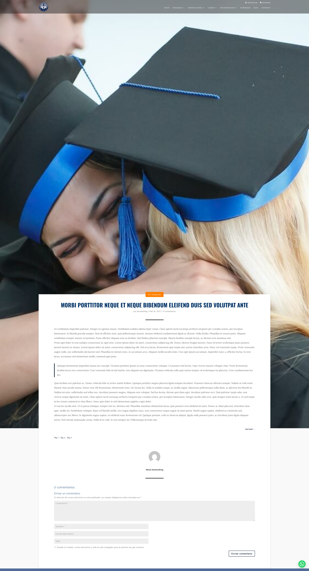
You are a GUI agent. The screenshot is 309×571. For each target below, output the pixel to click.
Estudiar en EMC (227, 8)
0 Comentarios (169, 311)
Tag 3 (69, 437)
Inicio (167, 8)
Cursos (211, 8)
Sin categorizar (154, 294)
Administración (252, 3)
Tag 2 (62, 437)
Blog (256, 8)
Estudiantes (266, 3)
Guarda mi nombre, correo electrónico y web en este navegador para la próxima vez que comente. (100, 547)
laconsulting (142, 311)
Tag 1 (56, 437)
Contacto (265, 8)
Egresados (245, 8)
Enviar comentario (241, 553)
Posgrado (177, 8)
